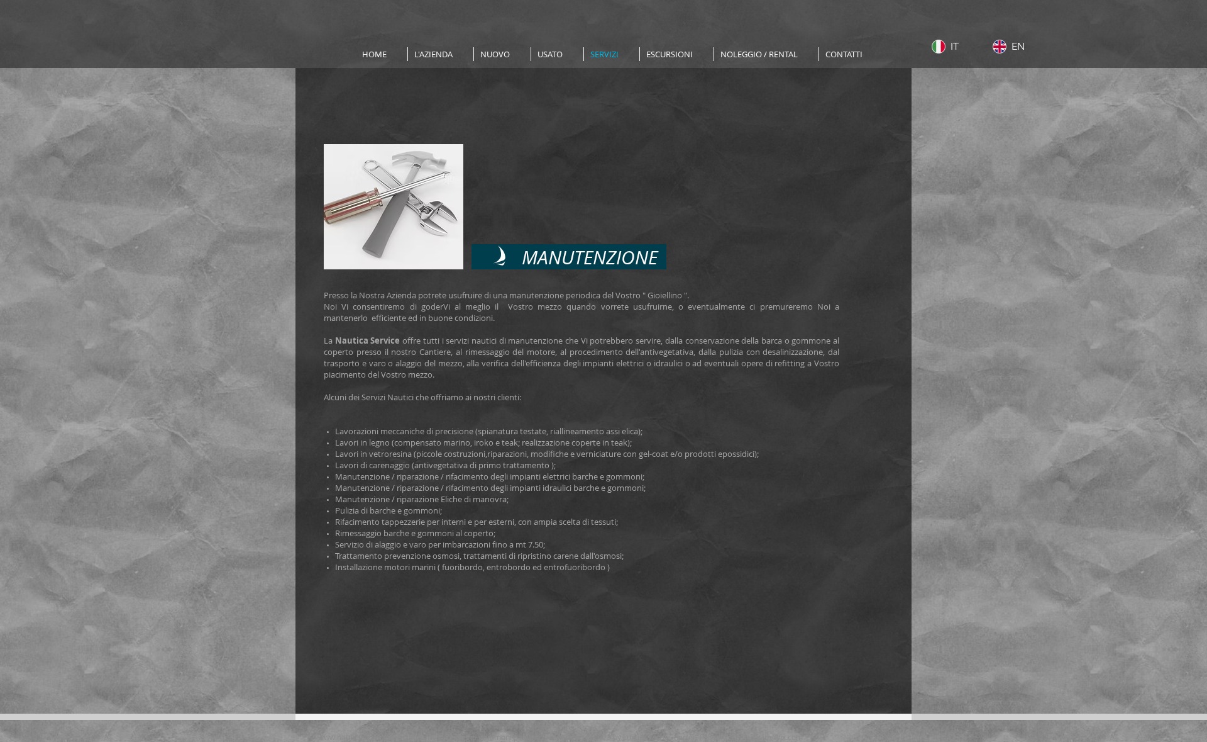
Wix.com (789, 737)
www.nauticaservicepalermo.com (376, 737)
